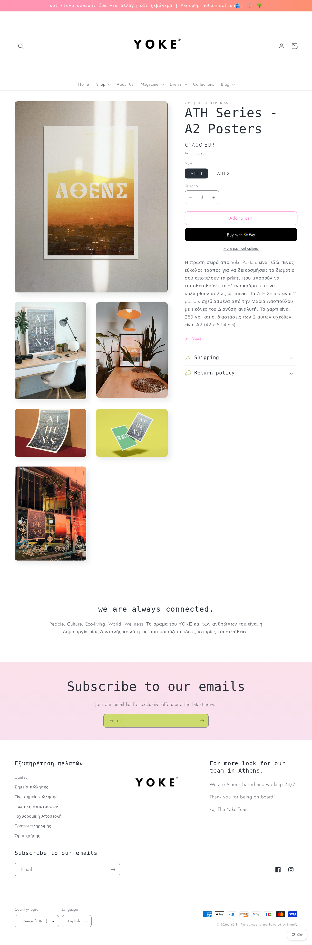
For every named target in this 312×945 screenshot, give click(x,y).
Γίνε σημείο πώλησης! (37, 797)
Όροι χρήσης (27, 836)
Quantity (191, 186)
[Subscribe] (201, 721)
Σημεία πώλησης (31, 787)
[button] (21, 46)
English (74, 921)
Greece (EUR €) (34, 921)
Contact (22, 777)
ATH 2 (223, 173)
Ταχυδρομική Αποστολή (38, 816)
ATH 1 (196, 173)
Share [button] (197, 339)
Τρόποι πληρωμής (33, 826)
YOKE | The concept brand (249, 924)
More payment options (241, 248)
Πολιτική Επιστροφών (36, 806)
